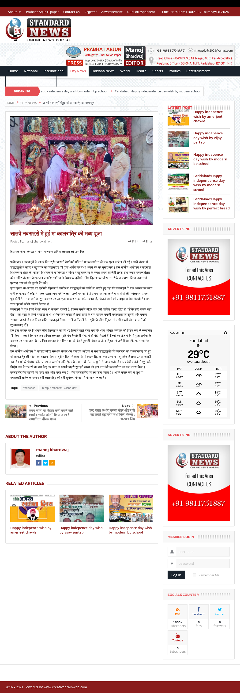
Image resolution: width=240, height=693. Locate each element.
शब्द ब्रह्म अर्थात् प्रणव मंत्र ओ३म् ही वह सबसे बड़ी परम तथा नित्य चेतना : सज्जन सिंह (112, 414)
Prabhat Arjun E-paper (42, 12)
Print (135, 241)
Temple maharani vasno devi (59, 388)
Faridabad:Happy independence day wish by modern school (134, 91)
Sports (157, 71)
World (125, 71)
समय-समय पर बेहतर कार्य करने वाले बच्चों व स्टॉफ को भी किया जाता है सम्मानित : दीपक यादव (51, 414)
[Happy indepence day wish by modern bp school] (178, 160)
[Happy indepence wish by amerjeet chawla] (178, 118)
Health (141, 71)
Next (126, 406)
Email (149, 241)
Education (16, 81)
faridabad (29, 388)
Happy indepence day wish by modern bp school (49, 91)
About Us (14, 12)
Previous (41, 406)
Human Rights (42, 81)
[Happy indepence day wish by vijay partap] (178, 139)
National (31, 71)
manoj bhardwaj (35, 241)
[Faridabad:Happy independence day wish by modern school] (178, 182)
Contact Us (71, 12)
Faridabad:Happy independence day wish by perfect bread (211, 204)
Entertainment (198, 71)
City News (78, 71)
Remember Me (209, 575)
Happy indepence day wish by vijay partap (81, 530)
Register (90, 12)
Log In (176, 574)
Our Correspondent (141, 12)
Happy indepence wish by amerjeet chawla (31, 530)
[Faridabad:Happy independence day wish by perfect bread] (178, 205)
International (54, 71)
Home (13, 71)
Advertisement (112, 12)
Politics (174, 71)
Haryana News (103, 71)
